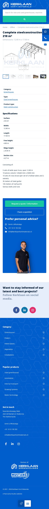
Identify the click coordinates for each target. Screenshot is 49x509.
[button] (27, 503)
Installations (9, 355)
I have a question (24, 212)
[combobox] (24, 12)
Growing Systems (11, 389)
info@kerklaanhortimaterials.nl (20, 232)
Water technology (11, 395)
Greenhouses (9, 92)
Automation (9, 378)
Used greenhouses (11, 99)
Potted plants (10, 344)
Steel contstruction (11, 107)
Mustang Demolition (24, 475)
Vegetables (9, 349)
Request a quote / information (25, 203)
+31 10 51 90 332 (14, 228)
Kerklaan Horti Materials (17, 5)
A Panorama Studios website (12, 494)
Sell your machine (21, 503)
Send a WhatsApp (15, 224)
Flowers (7, 338)
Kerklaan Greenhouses (24, 466)
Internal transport (11, 384)
